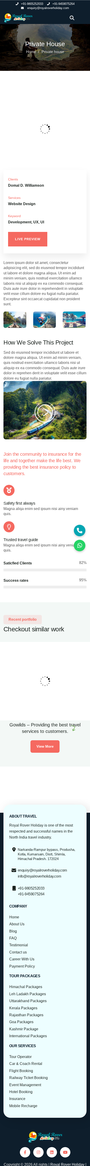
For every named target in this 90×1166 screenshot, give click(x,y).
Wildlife (13, 707)
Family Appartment (23, 700)
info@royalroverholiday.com (39, 876)
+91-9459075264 (31, 894)
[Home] (18, 17)
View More (45, 746)
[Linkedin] (52, 1152)
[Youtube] (65, 1152)
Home (31, 52)
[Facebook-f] (25, 1152)
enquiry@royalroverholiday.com (42, 870)
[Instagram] (38, 1152)
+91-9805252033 (31, 888)
